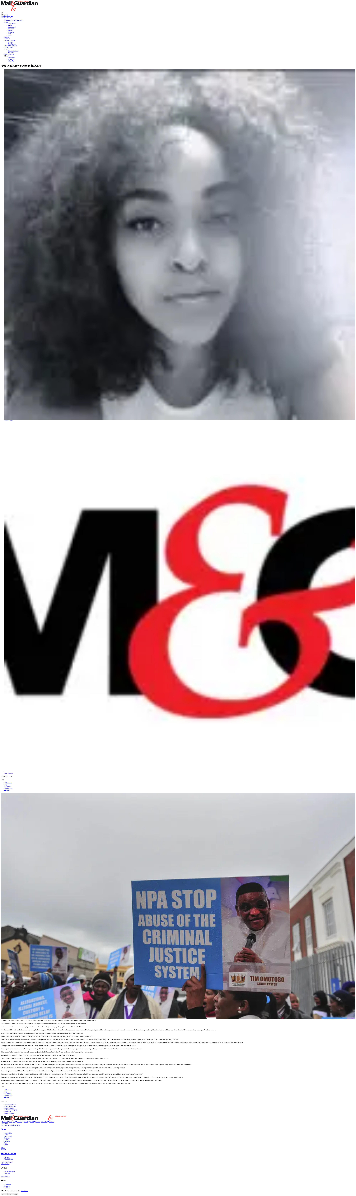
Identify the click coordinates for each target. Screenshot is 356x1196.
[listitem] (4, 1122)
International (8, 1136)
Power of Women (9, 1171)
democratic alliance (10, 1105)
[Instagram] (3, 17)
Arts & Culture (5, 1164)
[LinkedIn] (4, 17)
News (3, 1129)
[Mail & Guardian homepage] (178, 6)
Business (3, 1149)
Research (7, 1186)
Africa (6, 1134)
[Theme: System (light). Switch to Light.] (3, 15)
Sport (6, 1144)
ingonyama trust (9, 1108)
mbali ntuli (7, 1111)
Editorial (6, 1157)
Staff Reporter (8, 773)
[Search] (7, 15)
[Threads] (6, 17)
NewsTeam (24, 1191)
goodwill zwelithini (10, 1106)
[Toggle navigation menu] (2, 13)
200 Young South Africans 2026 (10, 1125)
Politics (3, 1148)
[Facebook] (1, 17)
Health (6, 1139)
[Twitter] (9, 17)
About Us (7, 1188)
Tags (2, 1123)
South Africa (8, 1133)
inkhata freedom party (10, 1110)
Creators (6, 1123)
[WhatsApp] (10, 17)
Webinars (7, 1173)
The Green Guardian (7, 1162)
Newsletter (7, 1184)
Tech (5, 1143)
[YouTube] (12, 17)
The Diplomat (8, 1159)
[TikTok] (7, 17)
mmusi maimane (9, 1113)
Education (7, 1138)
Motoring (7, 1141)
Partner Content (5, 1176)
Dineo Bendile (8, 421)
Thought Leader (8, 1153)
